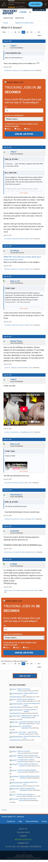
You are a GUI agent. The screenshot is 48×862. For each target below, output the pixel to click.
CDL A (8, 129)
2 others (32, 70)
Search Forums (8, 18)
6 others (31, 238)
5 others (31, 325)
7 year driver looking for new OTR (29, 722)
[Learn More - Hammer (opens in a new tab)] (24, 4)
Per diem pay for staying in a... (26, 699)
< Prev (4, 32)
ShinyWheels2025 (15, 713)
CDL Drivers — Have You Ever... (28, 732)
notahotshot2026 (14, 697)
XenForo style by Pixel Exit (24, 855)
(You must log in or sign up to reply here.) (14, 661)
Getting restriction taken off (30, 716)
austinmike (14, 531)
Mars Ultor (22, 723)
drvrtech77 (22, 766)
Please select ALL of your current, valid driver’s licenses (21, 125)
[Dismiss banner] (45, 4)
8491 (19, 32)
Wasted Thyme (16, 341)
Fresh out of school (23, 689)
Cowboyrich (16, 70)
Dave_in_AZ (15, 281)
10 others (30, 367)
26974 (39, 32)
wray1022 (22, 734)
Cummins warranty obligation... (27, 770)
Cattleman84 (24, 552)
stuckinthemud (15, 519)
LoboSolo (7, 367)
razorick (20, 772)
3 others (32, 519)
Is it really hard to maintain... (26, 760)
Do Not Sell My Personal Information (23, 847)
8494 (31, 32)
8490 (15, 32)
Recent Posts (19, 18)
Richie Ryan (23, 790)
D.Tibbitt (13, 564)
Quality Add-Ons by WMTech (24, 856)
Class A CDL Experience (14, 115)
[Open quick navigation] (43, 23)
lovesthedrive (8, 70)
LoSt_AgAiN (23, 70)
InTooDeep (14, 251)
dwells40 (14, 238)
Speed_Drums (8, 552)
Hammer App (23, 843)
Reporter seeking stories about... (29, 776)
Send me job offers (24, 134)
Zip (6, 107)
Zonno (19, 701)
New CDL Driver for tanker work (28, 755)
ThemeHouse (36, 858)
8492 (23, 32)
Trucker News (23, 832)
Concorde (22, 800)
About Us (23, 829)
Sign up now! (24, 676)
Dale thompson (16, 495)
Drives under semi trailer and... (28, 764)
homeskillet (7, 238)
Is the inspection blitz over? (27, 799)
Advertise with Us (23, 839)
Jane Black (22, 778)
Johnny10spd (25, 717)
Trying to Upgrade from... (28, 788)
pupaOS (20, 761)
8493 (27, 32)
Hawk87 (20, 757)
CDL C (28, 129)
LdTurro (19, 691)
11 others (36, 590)
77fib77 (13, 46)
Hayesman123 (26, 728)
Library (23, 836)
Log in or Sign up (39, 9)
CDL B (18, 129)
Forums (23, 12)
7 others (29, 482)
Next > (40, 35)
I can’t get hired (26, 726)
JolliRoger (14, 367)
